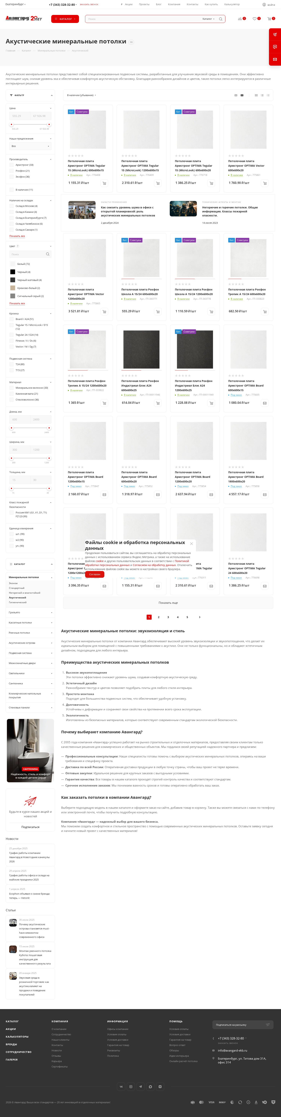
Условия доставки (117, 1039)
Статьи (11, 910)
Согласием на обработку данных (154, 565)
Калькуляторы (17, 1036)
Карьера (57, 1061)
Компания (60, 1021)
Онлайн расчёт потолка (183, 1061)
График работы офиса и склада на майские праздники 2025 (29, 877)
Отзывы (56, 1055)
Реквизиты (113, 1050)
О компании (59, 1029)
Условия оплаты (116, 1034)
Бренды (11, 1044)
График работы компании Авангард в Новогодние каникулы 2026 (29, 857)
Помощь (176, 1021)
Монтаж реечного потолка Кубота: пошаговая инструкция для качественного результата (35, 957)
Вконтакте (121, 1087)
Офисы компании (117, 1029)
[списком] (262, 95)
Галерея (12, 1059)
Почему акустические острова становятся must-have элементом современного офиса (34, 931)
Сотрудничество (19, 1052)
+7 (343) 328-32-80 (62, 5)
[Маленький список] (236, 95)
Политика (113, 1055)
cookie (100, 561)
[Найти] (220, 19)
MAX (150, 1087)
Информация (117, 1021)
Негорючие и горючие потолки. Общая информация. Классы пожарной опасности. (230, 211)
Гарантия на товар (118, 1045)
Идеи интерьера (179, 1055)
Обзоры (174, 1050)
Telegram (140, 1087)
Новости (12, 839)
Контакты (57, 1045)
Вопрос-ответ (177, 1045)
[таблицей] (268, 95)
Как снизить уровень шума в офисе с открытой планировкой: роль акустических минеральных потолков (128, 211)
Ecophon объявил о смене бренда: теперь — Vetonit (29, 896)
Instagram (131, 1087)
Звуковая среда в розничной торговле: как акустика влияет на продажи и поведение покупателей (34, 986)
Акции (11, 1029)
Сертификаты (60, 1066)
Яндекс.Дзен (160, 1087)
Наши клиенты (60, 1039)
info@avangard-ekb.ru (232, 1050)
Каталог (12, 1021)
